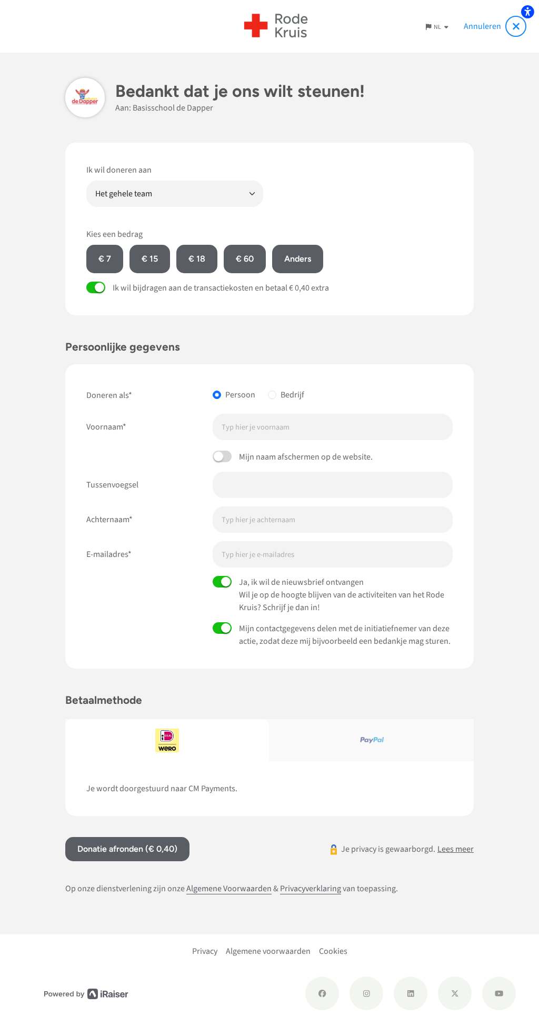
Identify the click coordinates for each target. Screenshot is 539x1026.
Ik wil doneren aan (119, 170)
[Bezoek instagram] (366, 993)
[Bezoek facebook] (322, 993)
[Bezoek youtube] (499, 993)
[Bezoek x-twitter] (455, 993)
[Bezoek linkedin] (410, 993)
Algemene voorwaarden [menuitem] (268, 951)
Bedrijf (292, 395)
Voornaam (104, 427)
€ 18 (196, 259)
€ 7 (104, 259)
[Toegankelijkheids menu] (527, 11)
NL (438, 27)
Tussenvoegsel (112, 485)
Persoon (240, 395)
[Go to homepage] (276, 26)
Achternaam (107, 519)
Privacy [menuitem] (204, 951)
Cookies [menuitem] (333, 951)
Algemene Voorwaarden (229, 888)
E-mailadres (107, 554)
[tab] (167, 740)
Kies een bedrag (114, 234)
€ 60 (245, 259)
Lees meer (455, 849)
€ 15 (150, 259)
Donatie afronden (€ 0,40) (127, 849)
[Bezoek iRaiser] (86, 993)
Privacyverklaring (310, 888)
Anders (297, 259)
